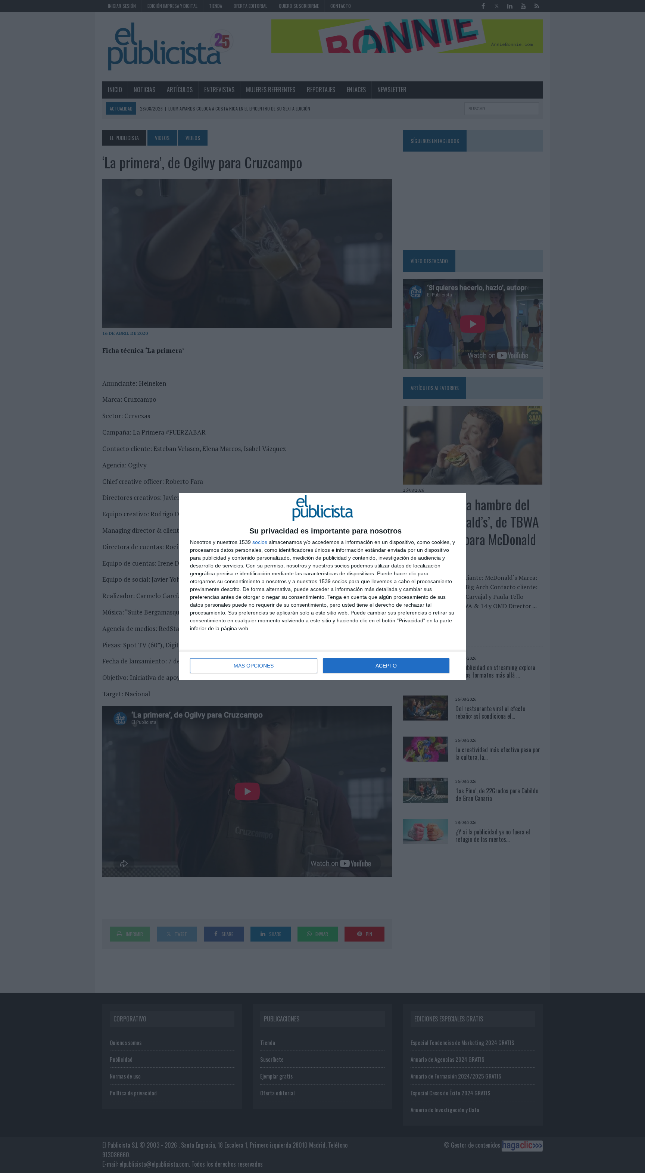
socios (259, 542)
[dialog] (322, 586)
